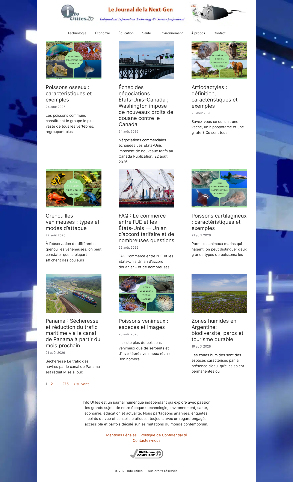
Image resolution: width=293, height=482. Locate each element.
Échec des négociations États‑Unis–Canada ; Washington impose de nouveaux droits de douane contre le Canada (146, 105)
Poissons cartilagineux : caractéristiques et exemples (219, 222)
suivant (80, 384)
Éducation (126, 33)
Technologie (77, 33)
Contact (219, 33)
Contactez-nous (146, 440)
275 (66, 384)
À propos (198, 33)
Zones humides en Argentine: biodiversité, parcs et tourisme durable (217, 330)
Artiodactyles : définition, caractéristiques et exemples (215, 96)
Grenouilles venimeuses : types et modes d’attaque (73, 222)
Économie (102, 33)
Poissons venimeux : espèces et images (143, 324)
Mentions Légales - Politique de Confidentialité (146, 435)
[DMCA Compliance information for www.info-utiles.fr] (146, 457)
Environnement (171, 33)
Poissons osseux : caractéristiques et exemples (69, 93)
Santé (146, 33)
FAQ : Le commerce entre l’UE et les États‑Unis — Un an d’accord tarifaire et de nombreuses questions (146, 228)
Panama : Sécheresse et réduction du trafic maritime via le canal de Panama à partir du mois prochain (73, 333)
